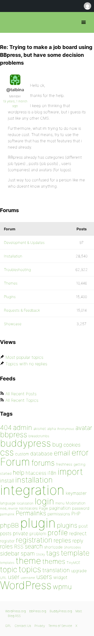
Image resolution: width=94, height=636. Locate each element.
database (41, 453)
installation (34, 479)
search (34, 546)
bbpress (13, 434)
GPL (8, 626)
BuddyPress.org (61, 611)
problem (38, 533)
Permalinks (31, 513)
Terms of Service (60, 626)
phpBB (9, 525)
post (83, 526)
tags (53, 553)
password (80, 508)
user (13, 576)
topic (8, 569)
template (75, 553)
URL (3, 578)
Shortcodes (72, 547)
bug (57, 444)
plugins (67, 525)
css (7, 452)
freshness (64, 464)
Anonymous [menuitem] (87, 6)
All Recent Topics (21, 400)
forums (43, 462)
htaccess (36, 473)
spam (28, 553)
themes (53, 561)
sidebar (9, 553)
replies (62, 540)
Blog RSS (14, 616)
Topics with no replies (26, 363)
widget (60, 577)
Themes (10, 283)
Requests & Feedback (22, 310)
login (44, 501)
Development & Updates (24, 242)
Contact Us (23, 626)
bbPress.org (8, 22)
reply (77, 541)
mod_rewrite (9, 508)
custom (22, 454)
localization (25, 503)
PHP (75, 513)
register (7, 541)
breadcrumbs (38, 436)
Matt (78, 611)
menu (59, 503)
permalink (7, 514)
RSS (19, 547)
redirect (78, 533)
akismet (39, 429)
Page (43, 508)
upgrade (79, 570)
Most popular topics (24, 357)
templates (7, 563)
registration (34, 540)
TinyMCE (73, 563)
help (18, 472)
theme (28, 560)
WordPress (25, 585)
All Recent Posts (21, 393)
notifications (28, 508)
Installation (13, 256)
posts (5, 533)
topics (30, 569)
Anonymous (65, 429)
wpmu (62, 587)
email (62, 453)
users (44, 577)
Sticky (40, 554)
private (20, 533)
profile (58, 532)
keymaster (76, 493)
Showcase (12, 324)
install (7, 480)
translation (56, 570)
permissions (59, 513)
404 (6, 427)
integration (32, 490)
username (28, 578)
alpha (51, 429)
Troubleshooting (17, 269)
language (7, 503)
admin (22, 427)
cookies (71, 445)
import (70, 471)
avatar (83, 427)
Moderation (75, 503)
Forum (15, 461)
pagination (60, 508)
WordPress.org (15, 611)
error (80, 453)
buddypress (25, 443)
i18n (52, 473)
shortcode (53, 547)
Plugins (10, 296)
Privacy (39, 626)
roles (6, 546)
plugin (38, 523)
